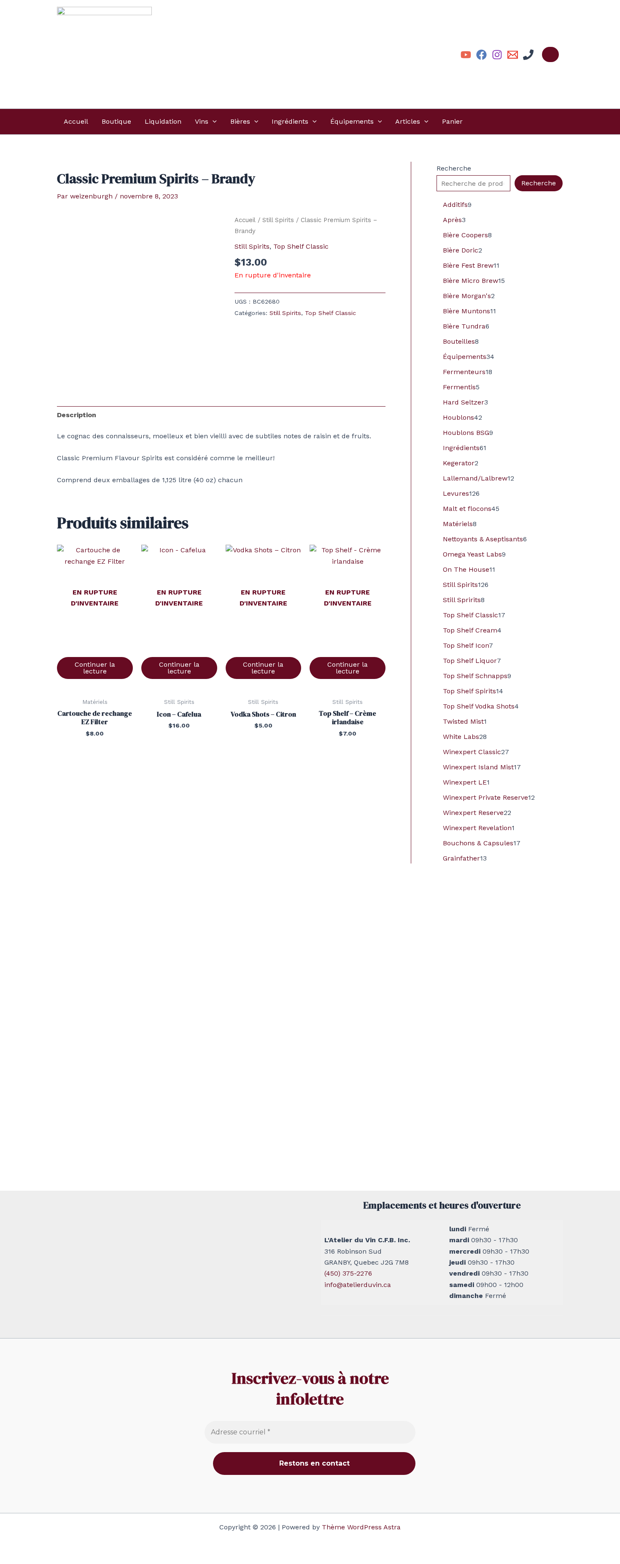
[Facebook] (481, 54)
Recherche (454, 168)
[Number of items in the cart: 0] (550, 54)
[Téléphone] (528, 54)
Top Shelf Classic (301, 246)
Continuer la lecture (95, 667)
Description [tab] (76, 415)
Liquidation (163, 121)
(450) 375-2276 (348, 1273)
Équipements (352, 121)
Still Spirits (278, 220)
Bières (240, 121)
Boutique (116, 121)
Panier (452, 121)
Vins (201, 121)
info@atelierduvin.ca (357, 1285)
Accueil (76, 121)
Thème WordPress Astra (361, 1527)
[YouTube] (466, 54)
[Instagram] (497, 54)
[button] (212, 121)
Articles (407, 121)
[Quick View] (95, 647)
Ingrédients (290, 121)
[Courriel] (512, 54)
